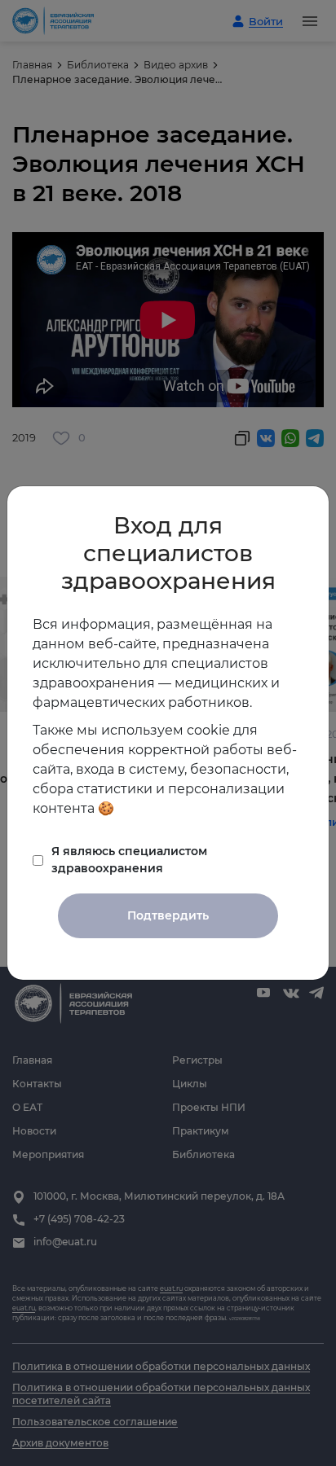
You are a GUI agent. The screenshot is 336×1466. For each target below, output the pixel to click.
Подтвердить (168, 915)
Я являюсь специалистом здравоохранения (129, 860)
